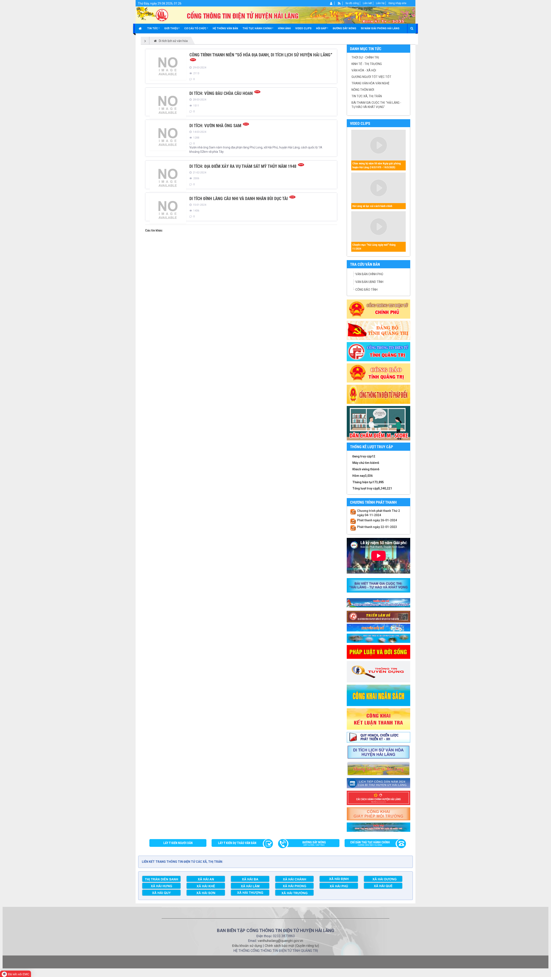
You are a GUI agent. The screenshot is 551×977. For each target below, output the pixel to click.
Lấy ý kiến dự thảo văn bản (237, 843)
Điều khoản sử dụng (247, 946)
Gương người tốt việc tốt (371, 77)
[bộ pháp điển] (378, 394)
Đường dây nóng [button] (344, 28)
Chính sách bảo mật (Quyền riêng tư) (292, 946)
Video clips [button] (303, 28)
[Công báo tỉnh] (378, 372)
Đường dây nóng (314, 843)
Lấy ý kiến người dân (178, 843)
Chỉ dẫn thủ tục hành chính (370, 843)
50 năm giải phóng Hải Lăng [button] (380, 28)
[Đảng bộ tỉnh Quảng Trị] (378, 330)
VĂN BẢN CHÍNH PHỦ (369, 274)
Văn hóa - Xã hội (363, 70)
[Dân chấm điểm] (378, 423)
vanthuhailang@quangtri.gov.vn (280, 941)
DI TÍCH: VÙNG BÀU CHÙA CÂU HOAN (221, 93)
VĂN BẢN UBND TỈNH (369, 282)
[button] (153, 28)
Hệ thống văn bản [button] (225, 28)
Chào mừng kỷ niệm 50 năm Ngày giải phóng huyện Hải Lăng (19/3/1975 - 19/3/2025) (376, 165)
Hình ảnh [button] (284, 28)
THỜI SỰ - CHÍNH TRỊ (365, 57)
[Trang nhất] (140, 28)
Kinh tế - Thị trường (366, 64)
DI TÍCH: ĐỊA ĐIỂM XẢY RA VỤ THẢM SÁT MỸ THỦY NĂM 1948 (242, 166)
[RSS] (339, 3)
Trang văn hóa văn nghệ (370, 83)
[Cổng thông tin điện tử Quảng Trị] (378, 351)
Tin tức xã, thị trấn (366, 96)
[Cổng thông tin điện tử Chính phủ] (378, 308)
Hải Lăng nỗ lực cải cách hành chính (372, 206)
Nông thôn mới (362, 89)
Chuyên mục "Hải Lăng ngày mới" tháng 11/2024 (374, 246)
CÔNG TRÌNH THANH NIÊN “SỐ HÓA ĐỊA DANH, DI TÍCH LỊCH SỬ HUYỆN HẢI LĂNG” (260, 54)
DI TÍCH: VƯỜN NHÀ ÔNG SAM (215, 125)
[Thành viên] (331, 3)
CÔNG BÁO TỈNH (366, 289)
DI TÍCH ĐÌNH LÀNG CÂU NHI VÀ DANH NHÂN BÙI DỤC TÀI (238, 198)
